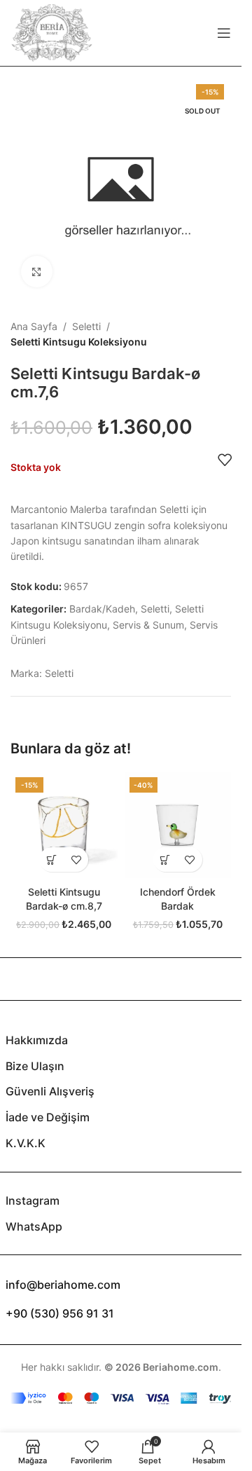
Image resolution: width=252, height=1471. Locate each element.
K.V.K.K (26, 1143)
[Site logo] (51, 32)
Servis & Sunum (148, 625)
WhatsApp (34, 1226)
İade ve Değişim (48, 1117)
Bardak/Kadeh (102, 609)
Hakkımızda (37, 1040)
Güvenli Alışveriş (50, 1091)
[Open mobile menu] (224, 33)
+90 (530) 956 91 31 (60, 1313)
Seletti (86, 326)
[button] (51, 859)
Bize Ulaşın (35, 1066)
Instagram (32, 1200)
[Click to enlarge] (36, 271)
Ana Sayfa (33, 326)
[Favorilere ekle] (225, 460)
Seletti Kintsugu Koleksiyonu (78, 342)
